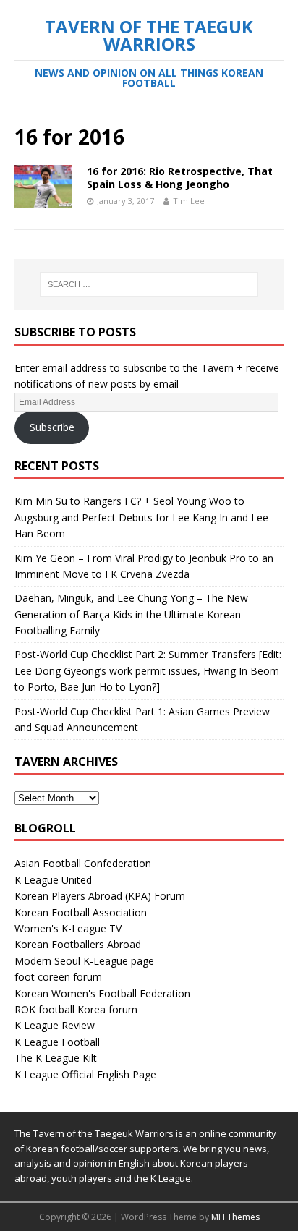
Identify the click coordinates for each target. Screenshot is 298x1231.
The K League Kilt (55, 1058)
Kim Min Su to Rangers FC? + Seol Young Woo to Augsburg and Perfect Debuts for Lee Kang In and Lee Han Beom (141, 517)
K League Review (54, 1025)
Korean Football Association (80, 912)
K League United (53, 880)
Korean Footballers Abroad (77, 944)
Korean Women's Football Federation (102, 993)
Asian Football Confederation (82, 863)
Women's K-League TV (68, 928)
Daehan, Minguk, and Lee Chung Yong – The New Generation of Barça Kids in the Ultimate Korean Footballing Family (131, 614)
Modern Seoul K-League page (84, 961)
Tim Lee (189, 200)
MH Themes (235, 1217)
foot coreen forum (58, 977)
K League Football (57, 1042)
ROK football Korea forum (75, 1009)
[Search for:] (149, 284)
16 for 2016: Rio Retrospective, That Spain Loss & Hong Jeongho (180, 177)
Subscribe (52, 427)
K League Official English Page (85, 1074)
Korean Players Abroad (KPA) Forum (99, 896)
